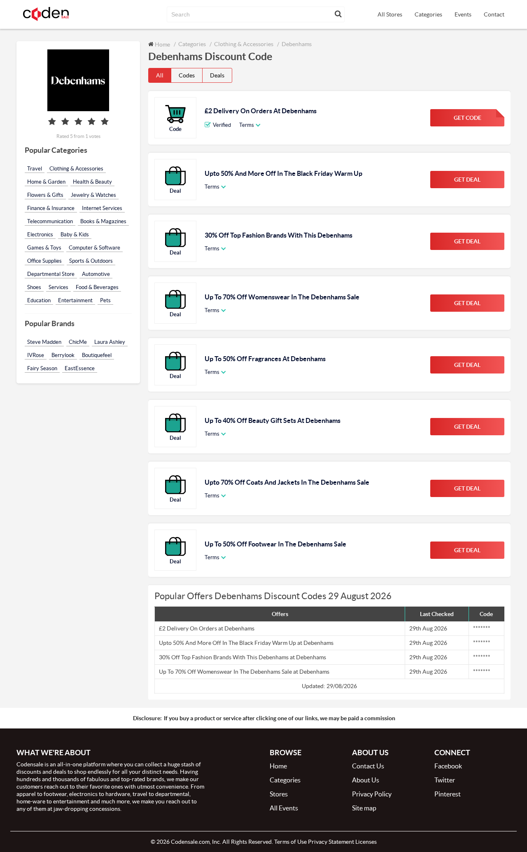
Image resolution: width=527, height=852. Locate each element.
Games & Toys (44, 248)
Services (58, 287)
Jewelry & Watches (93, 195)
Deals (217, 75)
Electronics (40, 234)
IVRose (35, 355)
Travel (34, 169)
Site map (364, 808)
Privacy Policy (372, 794)
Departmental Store (51, 274)
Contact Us (368, 766)
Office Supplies (44, 261)
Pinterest (447, 794)
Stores (279, 794)
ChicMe (78, 342)
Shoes (34, 287)
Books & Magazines (103, 221)
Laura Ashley (109, 342)
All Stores (390, 14)
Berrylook (63, 355)
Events (463, 14)
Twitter (444, 780)
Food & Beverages (97, 287)
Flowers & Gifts (45, 195)
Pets (105, 300)
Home (162, 44)
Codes (187, 75)
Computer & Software (94, 248)
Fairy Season (42, 368)
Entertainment (75, 300)
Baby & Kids (75, 234)
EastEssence (80, 368)
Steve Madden (44, 342)
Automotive (96, 274)
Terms (246, 125)
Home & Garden (46, 182)
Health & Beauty (92, 182)
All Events (284, 808)
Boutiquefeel (97, 355)
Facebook (448, 766)
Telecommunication (50, 221)
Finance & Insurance (51, 208)
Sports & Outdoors (91, 261)
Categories (428, 14)
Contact (494, 14)
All (159, 75)
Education (39, 300)
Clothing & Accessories (76, 169)
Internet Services (102, 208)
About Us (365, 780)
